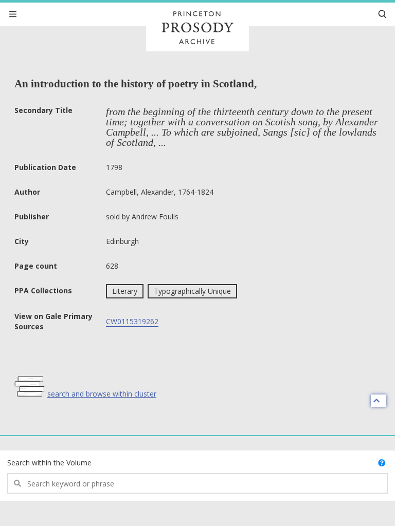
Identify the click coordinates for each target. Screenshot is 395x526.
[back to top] (378, 400)
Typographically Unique (192, 291)
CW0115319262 (132, 321)
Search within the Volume (49, 462)
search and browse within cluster (101, 394)
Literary (124, 291)
